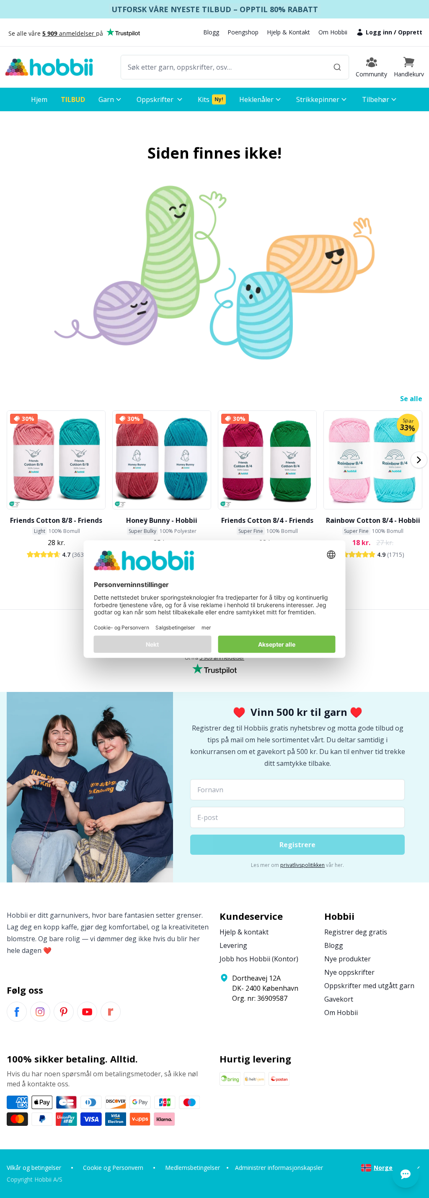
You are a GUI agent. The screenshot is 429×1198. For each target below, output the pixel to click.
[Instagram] (40, 1012)
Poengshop (242, 32)
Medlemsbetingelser (192, 1168)
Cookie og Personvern (113, 1168)
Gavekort (338, 999)
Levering (233, 945)
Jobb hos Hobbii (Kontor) (259, 958)
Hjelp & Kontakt (288, 32)
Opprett (410, 32)
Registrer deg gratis (355, 932)
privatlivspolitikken (302, 865)
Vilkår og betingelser (34, 1168)
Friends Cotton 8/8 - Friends (56, 520)
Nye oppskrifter (349, 972)
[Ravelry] (111, 1012)
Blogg (211, 32)
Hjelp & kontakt (244, 932)
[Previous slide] (10, 460)
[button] (409, 67)
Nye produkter (347, 958)
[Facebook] (17, 1012)
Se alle (411, 398)
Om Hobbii (332, 32)
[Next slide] (419, 460)
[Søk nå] (337, 67)
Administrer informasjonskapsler (279, 1168)
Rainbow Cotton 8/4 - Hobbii (373, 520)
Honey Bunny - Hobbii (161, 520)
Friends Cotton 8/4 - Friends (267, 520)
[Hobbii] (49, 67)
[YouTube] (87, 1012)
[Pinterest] (64, 1012)
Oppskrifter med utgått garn (369, 985)
